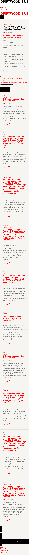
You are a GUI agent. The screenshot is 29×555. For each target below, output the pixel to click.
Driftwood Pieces (7, 24)
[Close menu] (1, 545)
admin (5, 32)
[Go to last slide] (2, 89)
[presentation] (14, 95)
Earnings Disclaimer (5, 5)
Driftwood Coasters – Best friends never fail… (13, 100)
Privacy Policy (3, 9)
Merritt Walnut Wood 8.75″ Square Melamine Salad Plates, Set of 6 (13, 318)
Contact (2, 4)
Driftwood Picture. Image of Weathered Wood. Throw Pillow (14, 81)
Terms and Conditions (5, 11)
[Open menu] (2, 17)
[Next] (7, 89)
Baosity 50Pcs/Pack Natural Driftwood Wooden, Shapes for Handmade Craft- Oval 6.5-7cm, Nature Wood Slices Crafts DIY (14, 279)
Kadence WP (24, 541)
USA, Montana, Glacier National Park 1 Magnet (11, 77)
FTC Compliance (4, 7)
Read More (6, 124)
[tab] (1, 527)
